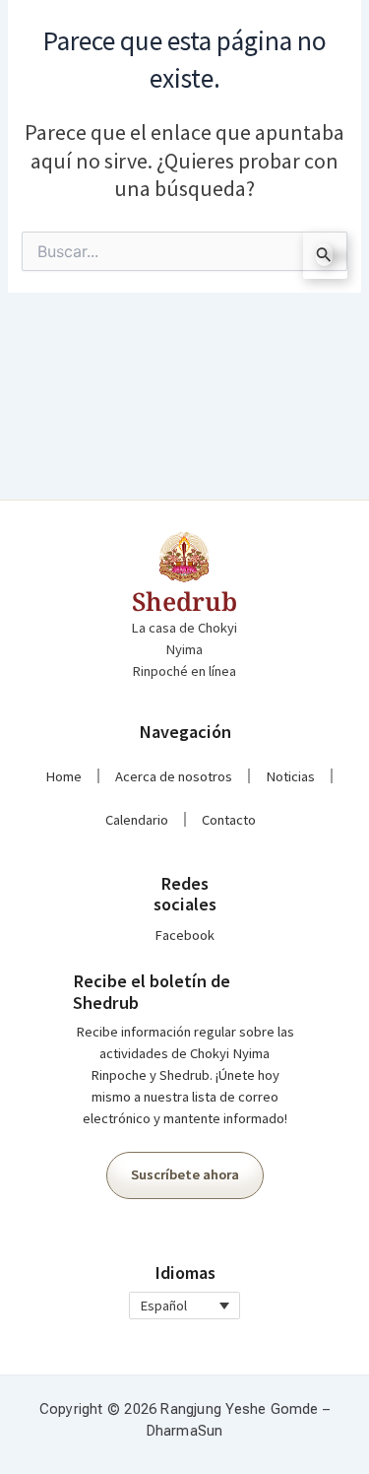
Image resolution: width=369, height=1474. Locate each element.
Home (63, 776)
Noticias (290, 776)
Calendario (136, 820)
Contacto (229, 820)
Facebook (184, 935)
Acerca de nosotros (173, 776)
